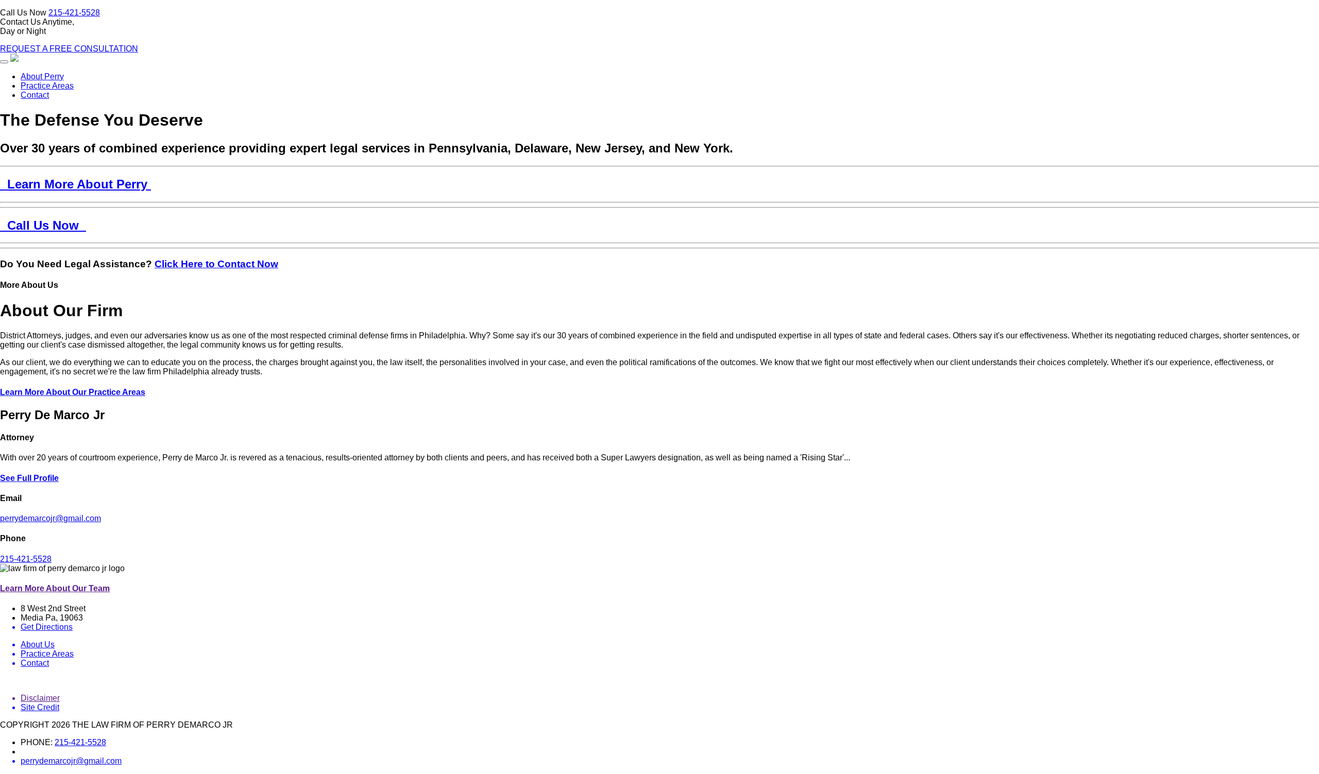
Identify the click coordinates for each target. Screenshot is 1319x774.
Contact (35, 95)
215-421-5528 (74, 12)
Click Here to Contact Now (216, 264)
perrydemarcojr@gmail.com (50, 518)
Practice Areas (47, 85)
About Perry (42, 76)
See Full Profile (29, 478)
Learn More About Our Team (55, 588)
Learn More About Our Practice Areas (72, 392)
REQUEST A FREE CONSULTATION (69, 48)
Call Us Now (43, 225)
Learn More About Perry (75, 184)
